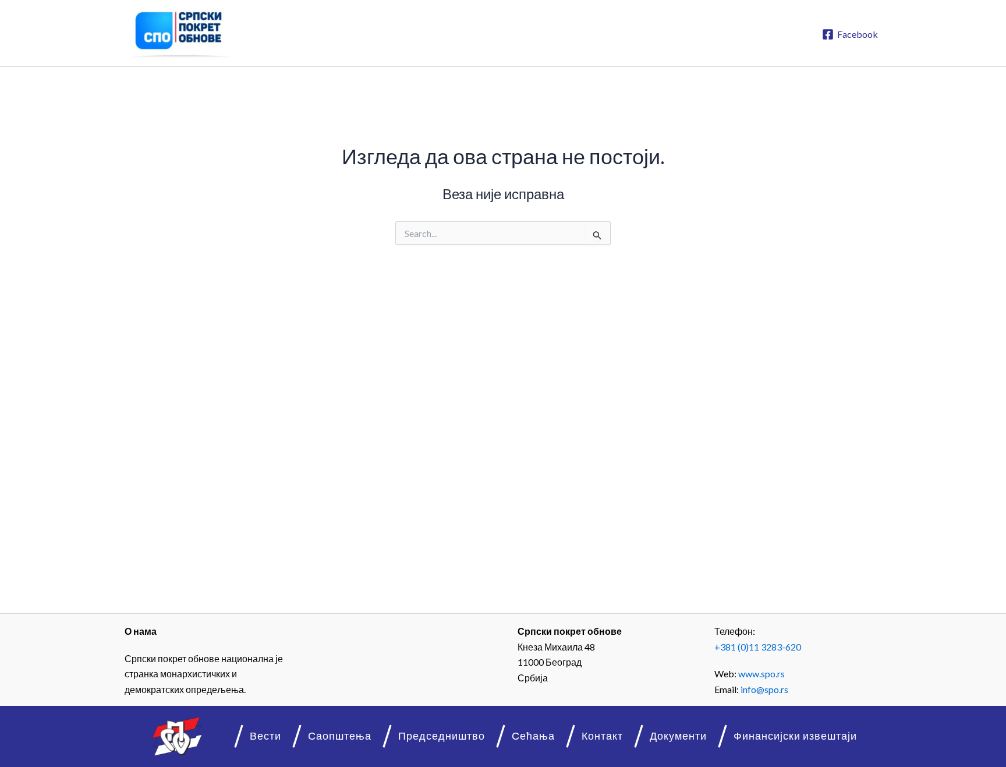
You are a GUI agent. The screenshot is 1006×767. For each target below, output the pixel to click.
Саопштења (339, 736)
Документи (678, 736)
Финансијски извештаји (795, 736)
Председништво (441, 736)
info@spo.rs (764, 689)
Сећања (533, 736)
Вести (265, 736)
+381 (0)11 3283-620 (757, 646)
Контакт (602, 736)
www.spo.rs (761, 673)
